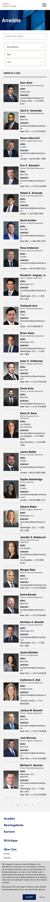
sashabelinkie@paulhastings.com (32, 669)
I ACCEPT (29, 897)
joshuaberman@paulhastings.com (33, 754)
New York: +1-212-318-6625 (33, 406)
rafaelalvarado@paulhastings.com (33, 209)
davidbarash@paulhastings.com (32, 611)
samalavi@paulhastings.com (32, 98)
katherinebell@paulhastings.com (33, 696)
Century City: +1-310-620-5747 (32, 102)
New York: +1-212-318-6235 (33, 673)
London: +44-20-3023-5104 (33, 268)
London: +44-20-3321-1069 (33, 158)
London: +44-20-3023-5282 (33, 472)
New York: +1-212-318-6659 (33, 730)
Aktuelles (7, 858)
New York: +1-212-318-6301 (33, 131)
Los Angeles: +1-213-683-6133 (32, 561)
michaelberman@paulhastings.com (33, 784)
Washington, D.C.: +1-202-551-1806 (32, 353)
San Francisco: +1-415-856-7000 (33, 443)
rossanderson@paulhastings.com (33, 264)
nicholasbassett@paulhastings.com (33, 638)
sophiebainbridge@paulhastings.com (33, 495)
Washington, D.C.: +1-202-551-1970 (32, 790)
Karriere (7, 853)
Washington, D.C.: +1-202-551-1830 (32, 529)
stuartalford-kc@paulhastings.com (33, 154)
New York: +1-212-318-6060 (33, 794)
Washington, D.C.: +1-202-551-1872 (32, 297)
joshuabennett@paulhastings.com (33, 726)
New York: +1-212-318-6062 (33, 758)
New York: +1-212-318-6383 (33, 186)
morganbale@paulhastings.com (33, 585)
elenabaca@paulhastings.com (32, 433)
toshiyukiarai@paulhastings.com (32, 322)
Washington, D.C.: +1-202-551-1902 (32, 644)
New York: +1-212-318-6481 (33, 615)
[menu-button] (44, 5)
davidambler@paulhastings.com (32, 236)
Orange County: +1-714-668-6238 (31, 702)
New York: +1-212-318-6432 (33, 381)
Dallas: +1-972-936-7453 (31, 213)
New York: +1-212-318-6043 (33, 587)
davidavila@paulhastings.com (32, 403)
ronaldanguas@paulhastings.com (33, 291)
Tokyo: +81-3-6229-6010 (31, 326)
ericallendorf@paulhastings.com (32, 182)
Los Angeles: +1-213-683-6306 (32, 437)
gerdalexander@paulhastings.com (33, 127)
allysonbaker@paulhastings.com (33, 523)
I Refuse (42, 897)
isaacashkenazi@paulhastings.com (33, 377)
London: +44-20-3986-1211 (33, 499)
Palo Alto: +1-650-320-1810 (33, 240)
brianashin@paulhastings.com (32, 348)
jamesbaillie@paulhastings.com (32, 468)
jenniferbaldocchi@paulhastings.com (33, 555)
